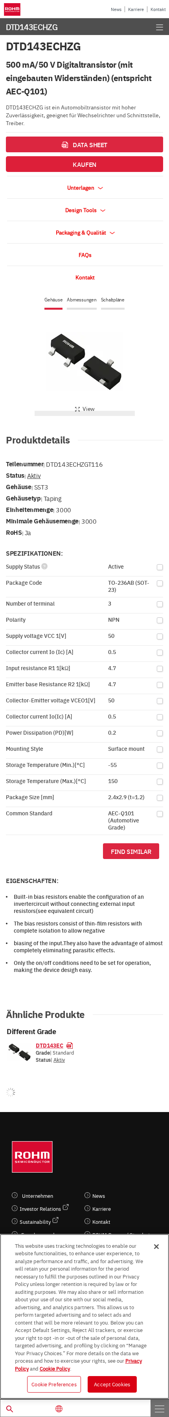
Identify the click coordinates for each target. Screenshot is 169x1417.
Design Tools (81, 210)
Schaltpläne (113, 300)
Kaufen (84, 164)
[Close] (156, 1246)
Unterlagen (81, 187)
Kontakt (158, 9)
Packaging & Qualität (81, 232)
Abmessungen (81, 300)
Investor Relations (40, 1208)
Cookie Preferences (53, 1383)
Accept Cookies (112, 1383)
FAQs (85, 255)
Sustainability (35, 1221)
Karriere (136, 9)
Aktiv (33, 475)
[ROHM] (13, 9)
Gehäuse (53, 300)
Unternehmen (37, 1195)
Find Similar (131, 851)
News (116, 9)
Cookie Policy (55, 1368)
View (89, 408)
